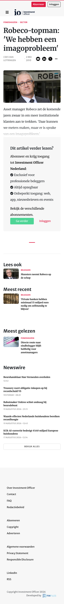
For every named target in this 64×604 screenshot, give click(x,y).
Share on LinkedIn (44, 59)
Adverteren (13, 533)
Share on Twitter (50, 59)
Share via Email (38, 59)
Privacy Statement (17, 553)
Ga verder (22, 221)
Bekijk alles (32, 446)
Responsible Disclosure (20, 559)
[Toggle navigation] (7, 12)
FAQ (9, 500)
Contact (11, 494)
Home (15, 10)
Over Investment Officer (21, 487)
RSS (9, 579)
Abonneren (13, 520)
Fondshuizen (10, 22)
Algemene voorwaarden (20, 546)
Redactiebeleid (15, 507)
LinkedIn (12, 572)
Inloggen (54, 4)
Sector (23, 22)
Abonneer (38, 4)
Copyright (12, 527)
